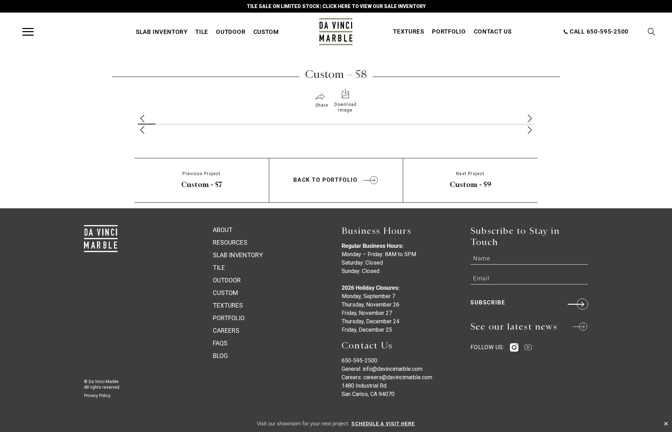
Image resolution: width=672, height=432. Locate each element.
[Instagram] (514, 347)
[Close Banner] (666, 423)
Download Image (345, 107)
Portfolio (448, 31)
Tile (201, 31)
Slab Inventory (162, 31)
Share (322, 105)
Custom (266, 31)
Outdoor (230, 31)
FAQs (220, 343)
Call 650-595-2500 (598, 31)
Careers (226, 330)
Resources (230, 242)
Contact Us (493, 31)
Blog (220, 355)
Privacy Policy (97, 395)
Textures (408, 31)
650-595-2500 (359, 360)
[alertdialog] (336, 423)
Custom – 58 (336, 74)
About (222, 229)
